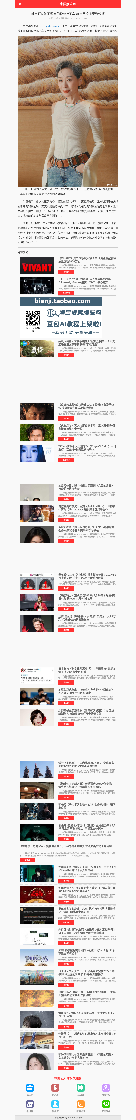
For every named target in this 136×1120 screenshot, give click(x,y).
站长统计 (79, 1118)
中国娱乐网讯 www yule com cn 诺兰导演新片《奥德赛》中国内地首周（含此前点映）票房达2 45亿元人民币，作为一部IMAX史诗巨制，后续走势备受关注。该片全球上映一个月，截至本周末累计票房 (86, 772)
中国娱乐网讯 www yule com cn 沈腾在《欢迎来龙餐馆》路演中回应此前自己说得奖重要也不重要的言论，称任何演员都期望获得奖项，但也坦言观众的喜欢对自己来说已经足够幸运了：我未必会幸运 (86, 897)
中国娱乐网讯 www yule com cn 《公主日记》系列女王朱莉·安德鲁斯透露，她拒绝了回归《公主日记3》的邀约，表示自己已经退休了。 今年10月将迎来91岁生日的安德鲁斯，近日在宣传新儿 (89, 959)
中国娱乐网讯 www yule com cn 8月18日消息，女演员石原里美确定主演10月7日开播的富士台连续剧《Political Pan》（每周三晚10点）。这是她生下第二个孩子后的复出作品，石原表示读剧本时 (87, 515)
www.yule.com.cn (50, 26)
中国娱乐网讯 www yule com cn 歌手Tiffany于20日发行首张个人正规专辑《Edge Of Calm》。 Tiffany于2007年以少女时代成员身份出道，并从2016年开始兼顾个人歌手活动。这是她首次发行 (87, 455)
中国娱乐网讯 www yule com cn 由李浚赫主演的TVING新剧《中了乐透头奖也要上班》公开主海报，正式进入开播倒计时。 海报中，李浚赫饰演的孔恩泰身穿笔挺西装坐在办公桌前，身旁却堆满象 (86, 1043)
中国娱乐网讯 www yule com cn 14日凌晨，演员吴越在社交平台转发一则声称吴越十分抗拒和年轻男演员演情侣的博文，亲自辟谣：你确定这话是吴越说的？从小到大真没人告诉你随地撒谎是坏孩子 (86, 918)
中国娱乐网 (68, 4)
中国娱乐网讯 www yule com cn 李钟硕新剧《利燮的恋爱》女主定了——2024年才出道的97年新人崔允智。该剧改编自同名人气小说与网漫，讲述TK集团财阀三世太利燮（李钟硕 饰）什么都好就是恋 (86, 1064)
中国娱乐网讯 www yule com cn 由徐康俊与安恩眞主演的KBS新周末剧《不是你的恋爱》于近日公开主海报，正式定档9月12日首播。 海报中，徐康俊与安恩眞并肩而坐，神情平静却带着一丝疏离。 (88, 1022)
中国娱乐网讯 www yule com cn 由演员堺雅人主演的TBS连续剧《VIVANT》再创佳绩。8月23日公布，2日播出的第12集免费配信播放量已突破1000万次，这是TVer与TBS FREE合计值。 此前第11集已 (87, 267)
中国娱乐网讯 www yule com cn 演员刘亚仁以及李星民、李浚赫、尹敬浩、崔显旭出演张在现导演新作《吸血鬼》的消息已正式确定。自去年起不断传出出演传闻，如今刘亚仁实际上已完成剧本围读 (85, 699)
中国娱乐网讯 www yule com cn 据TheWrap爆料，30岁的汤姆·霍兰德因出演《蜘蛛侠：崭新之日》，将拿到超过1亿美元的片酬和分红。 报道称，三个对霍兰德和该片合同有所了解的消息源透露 (89, 625)
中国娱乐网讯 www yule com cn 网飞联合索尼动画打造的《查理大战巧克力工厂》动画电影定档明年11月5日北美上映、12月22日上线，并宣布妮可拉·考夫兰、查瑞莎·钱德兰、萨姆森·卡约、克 (87, 980)
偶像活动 (66, 293)
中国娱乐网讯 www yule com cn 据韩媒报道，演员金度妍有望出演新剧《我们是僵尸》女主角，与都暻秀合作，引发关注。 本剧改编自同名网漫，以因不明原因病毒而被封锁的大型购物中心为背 (86, 536)
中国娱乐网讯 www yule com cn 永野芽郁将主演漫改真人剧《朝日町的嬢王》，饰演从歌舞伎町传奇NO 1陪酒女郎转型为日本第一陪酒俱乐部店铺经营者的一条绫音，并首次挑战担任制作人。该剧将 (87, 719)
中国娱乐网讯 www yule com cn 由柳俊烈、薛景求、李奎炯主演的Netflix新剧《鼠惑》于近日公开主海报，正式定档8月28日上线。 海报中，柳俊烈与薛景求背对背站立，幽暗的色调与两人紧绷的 (87, 834)
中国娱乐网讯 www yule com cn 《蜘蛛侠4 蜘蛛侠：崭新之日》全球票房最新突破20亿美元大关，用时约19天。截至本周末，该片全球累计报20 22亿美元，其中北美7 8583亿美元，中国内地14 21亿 (86, 793)
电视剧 (66, 272)
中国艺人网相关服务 (68, 1078)
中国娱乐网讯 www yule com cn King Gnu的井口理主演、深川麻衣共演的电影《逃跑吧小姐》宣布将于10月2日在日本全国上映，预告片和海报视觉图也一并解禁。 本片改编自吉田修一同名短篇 (87, 938)
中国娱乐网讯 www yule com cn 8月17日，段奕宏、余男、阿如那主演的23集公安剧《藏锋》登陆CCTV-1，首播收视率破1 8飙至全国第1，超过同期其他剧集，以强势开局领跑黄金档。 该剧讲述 (87, 350)
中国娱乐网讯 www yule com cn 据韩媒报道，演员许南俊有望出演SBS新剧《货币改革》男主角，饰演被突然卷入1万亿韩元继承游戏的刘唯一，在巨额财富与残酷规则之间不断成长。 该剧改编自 (87, 876)
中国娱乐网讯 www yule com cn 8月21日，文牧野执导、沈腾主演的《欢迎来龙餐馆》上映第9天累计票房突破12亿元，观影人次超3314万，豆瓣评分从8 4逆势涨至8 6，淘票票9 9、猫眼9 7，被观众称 (87, 414)
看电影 (66, 418)
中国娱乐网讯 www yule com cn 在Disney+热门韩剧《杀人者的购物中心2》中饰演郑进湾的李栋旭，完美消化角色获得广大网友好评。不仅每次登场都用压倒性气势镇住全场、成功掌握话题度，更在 (87, 814)
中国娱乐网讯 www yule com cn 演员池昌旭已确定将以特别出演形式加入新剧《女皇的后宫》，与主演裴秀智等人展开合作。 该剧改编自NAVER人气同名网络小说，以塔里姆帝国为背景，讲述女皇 (86, 495)
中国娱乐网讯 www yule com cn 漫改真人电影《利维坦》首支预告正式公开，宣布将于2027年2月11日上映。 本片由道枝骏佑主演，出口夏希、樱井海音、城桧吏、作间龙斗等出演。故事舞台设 (87, 584)
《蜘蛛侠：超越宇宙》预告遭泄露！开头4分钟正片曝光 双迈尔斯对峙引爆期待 (66, 846)
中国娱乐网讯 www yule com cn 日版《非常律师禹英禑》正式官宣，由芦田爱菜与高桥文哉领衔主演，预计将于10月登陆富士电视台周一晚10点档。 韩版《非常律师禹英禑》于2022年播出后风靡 (86, 678)
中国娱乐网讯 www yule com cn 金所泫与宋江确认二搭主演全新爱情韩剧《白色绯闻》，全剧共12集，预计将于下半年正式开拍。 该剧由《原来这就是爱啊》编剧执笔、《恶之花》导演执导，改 (86, 1001)
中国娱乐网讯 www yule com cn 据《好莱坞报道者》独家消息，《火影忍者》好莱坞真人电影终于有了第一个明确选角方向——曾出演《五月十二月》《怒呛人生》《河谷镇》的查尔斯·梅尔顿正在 (86, 434)
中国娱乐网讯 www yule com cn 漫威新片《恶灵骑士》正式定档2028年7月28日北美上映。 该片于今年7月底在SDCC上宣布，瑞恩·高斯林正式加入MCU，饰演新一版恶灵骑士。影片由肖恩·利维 (87, 605)
